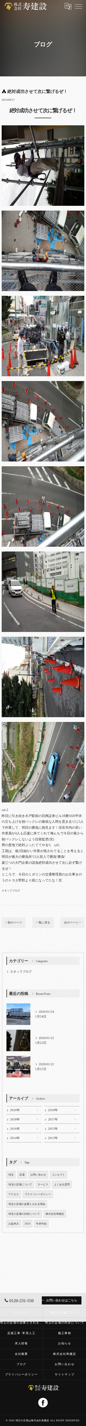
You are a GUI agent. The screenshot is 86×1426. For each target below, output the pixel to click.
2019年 (53, 1110)
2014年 (15, 1138)
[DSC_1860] (43, 554)
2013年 (53, 1138)
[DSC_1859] (43, 298)
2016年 (15, 1128)
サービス (43, 1184)
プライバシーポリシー (38, 1194)
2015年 (53, 1128)
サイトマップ (65, 1374)
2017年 (53, 1119)
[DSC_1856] (43, 469)
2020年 (15, 1110)
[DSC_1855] (43, 724)
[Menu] (78, 6)
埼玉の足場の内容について (24, 1214)
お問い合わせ (38, 1174)
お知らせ (64, 1343)
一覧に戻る (43, 922)
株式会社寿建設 (55, 1214)
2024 (27, 1223)
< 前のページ (13, 922)
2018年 (15, 1119)
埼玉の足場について (20, 1184)
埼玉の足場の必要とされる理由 (26, 1204)
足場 (22, 1174)
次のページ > (72, 922)
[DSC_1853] (43, 128)
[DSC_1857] (43, 384)
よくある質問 (62, 1184)
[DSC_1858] (43, 213)
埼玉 (11, 1174)
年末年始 (41, 1223)
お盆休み (13, 1223)
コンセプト (58, 1174)
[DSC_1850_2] (43, 639)
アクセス (13, 1194)
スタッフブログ (11, 890)
